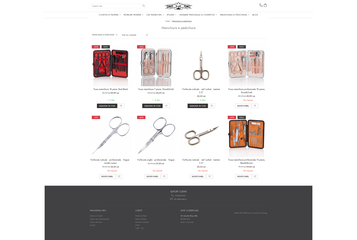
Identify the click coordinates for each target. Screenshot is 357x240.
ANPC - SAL (139, 228)
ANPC (137, 225)
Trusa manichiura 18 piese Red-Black (110, 89)
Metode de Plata (140, 216)
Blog (255, 14)
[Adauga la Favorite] (121, 106)
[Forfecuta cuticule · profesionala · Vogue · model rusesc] (111, 136)
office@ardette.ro (180, 199)
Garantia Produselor (142, 222)
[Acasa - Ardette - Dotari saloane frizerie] (178, 6)
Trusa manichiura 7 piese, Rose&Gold (156, 89)
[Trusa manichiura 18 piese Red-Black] (111, 65)
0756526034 (180, 195)
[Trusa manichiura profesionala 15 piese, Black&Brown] (246, 136)
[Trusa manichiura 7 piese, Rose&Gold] (156, 65)
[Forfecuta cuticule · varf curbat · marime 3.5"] (201, 65)
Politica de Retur (140, 219)
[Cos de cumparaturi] (265, 5)
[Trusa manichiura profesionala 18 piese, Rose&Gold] (246, 65)
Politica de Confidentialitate (99, 219)
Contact (92, 225)
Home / (169, 21)
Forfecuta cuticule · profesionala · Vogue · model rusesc (111, 161)
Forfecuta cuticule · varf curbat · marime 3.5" (201, 91)
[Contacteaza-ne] (261, 5)
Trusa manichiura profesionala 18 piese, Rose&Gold (246, 91)
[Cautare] (143, 6)
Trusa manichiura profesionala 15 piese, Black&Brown (246, 161)
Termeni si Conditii (96, 216)
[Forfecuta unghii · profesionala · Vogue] (156, 136)
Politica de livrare (96, 222)
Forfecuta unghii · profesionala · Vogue (155, 159)
